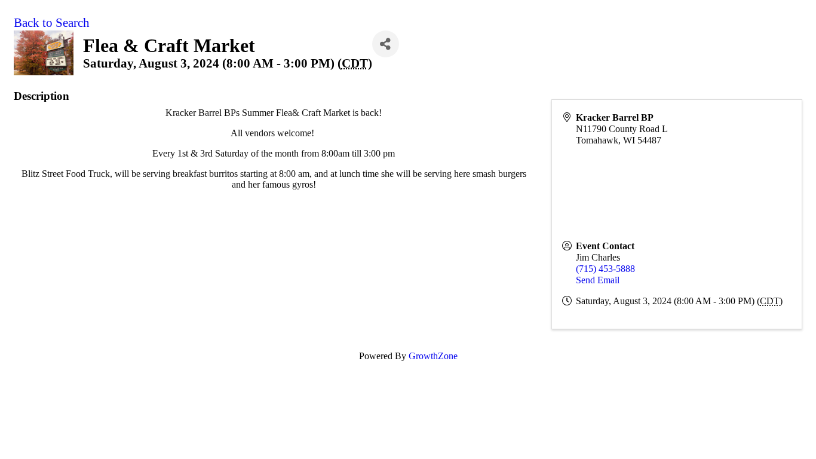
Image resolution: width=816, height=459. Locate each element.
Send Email (597, 280)
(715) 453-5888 (605, 269)
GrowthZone (433, 356)
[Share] (385, 43)
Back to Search (52, 23)
